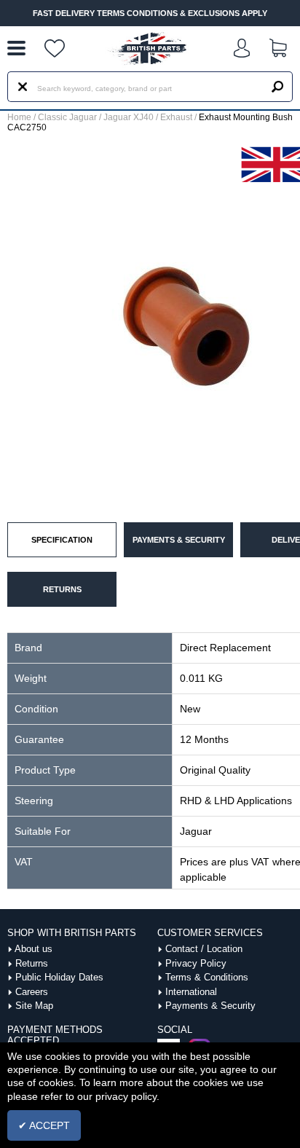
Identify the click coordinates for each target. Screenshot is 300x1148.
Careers (31, 991)
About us (33, 948)
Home (19, 117)
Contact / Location (203, 948)
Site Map (34, 1005)
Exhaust (176, 117)
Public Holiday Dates (59, 977)
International (191, 991)
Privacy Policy (195, 963)
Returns (31, 963)
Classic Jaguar (67, 117)
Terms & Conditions (206, 977)
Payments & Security (210, 1005)
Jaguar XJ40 (128, 117)
